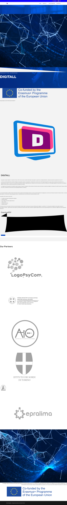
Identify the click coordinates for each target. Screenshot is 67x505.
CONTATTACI (58, 3)
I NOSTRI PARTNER (52, 3)
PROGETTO (44, 3)
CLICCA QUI (3, 235)
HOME (40, 3)
